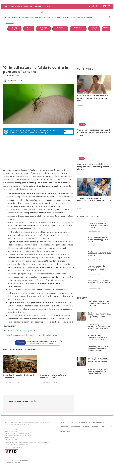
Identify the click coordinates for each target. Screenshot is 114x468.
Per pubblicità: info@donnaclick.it (19, 6)
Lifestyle (51, 17)
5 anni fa (48, 382)
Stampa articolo (15, 80)
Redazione (80, 105)
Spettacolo (40, 17)
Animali (89, 17)
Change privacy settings (12, 462)
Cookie (47, 6)
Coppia (80, 17)
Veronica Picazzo (93, 246)
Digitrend (20, 444)
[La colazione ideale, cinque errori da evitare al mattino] (99, 285)
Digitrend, (5, 382)
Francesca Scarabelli (94, 231)
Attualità (16, 17)
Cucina (72, 17)
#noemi (106, 28)
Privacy (38, 6)
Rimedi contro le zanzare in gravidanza (20, 331)
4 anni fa (10, 382)
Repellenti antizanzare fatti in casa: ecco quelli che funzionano (31, 335)
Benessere (61, 17)
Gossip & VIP (27, 17)
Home (7, 17)
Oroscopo (10, 23)
